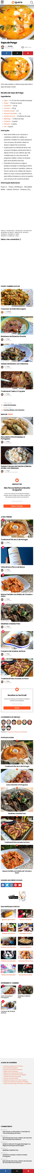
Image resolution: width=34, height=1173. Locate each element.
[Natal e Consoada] (25, 913)
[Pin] (28, 1171)
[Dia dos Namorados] (25, 968)
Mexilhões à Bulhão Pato (10, 624)
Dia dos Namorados (25, 975)
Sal (5, 126)
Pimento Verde (9, 111)
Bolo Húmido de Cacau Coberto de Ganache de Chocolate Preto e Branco (17, 1138)
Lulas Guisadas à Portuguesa (17, 785)
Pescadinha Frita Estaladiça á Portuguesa (13, 438)
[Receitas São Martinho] (8, 941)
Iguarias (29, 306)
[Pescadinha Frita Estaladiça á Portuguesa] (17, 426)
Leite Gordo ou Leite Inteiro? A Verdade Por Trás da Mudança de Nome (16, 1132)
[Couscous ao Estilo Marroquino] (17, 298)
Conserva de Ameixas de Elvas (13, 651)
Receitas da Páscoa (8, 933)
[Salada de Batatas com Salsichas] (17, 353)
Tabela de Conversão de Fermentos (13, 1073)
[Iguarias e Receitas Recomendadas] (8, 913)
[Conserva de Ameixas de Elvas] (17, 640)
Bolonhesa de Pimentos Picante (13, 336)
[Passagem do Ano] (25, 927)
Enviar (17, 708)
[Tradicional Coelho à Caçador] (17, 380)
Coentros (7, 121)
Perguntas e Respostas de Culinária (17, 732)
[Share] (5, 1171)
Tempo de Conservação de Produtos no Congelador (17, 1083)
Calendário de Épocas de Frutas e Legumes (15, 1080)
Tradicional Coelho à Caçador (13, 391)
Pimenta (7, 124)
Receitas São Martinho (8, 947)
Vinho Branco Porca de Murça (13, 567)
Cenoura (7, 108)
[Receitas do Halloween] (8, 955)
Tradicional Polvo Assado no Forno (15, 678)
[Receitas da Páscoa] (8, 927)
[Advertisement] (17, 210)
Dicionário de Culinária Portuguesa (12, 1069)
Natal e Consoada (25, 920)
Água (5, 100)
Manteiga (7, 119)
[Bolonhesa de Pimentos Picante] (17, 325)
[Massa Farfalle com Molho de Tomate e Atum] (17, 583)
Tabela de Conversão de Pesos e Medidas (14, 1074)
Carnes (14, 333)
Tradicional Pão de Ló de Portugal (14, 539)
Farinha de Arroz (9, 116)
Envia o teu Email (17, 506)
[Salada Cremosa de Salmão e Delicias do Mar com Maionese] (17, 455)
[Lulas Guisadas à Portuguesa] (17, 776)
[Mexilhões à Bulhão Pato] (17, 613)
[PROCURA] (31, 2)
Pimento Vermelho (10, 113)
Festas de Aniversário (8, 975)
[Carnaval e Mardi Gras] (25, 955)
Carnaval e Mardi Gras (25, 961)
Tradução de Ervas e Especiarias (12, 1076)
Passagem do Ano (25, 933)
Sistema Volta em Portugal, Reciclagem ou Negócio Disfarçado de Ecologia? (16, 1144)
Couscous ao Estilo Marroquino (13, 309)
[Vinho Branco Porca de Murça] (17, 556)
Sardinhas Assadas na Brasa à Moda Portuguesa (15, 1155)
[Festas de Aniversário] (8, 968)
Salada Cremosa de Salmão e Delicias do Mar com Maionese (16, 467)
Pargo (6, 103)
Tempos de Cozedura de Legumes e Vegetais (15, 1081)
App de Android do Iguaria (10, 1068)
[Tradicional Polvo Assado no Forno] (17, 668)
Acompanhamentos (18, 306)
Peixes (10, 414)
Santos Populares (25, 947)
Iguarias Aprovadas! (8, 920)
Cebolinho (7, 106)
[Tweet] (17, 1171)
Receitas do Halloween (8, 961)
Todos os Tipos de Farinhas (10, 1078)
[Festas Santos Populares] (25, 941)
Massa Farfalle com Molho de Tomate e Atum (16, 595)
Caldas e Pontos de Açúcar (10, 1071)
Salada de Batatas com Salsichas (14, 364)
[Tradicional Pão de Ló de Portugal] (17, 529)
